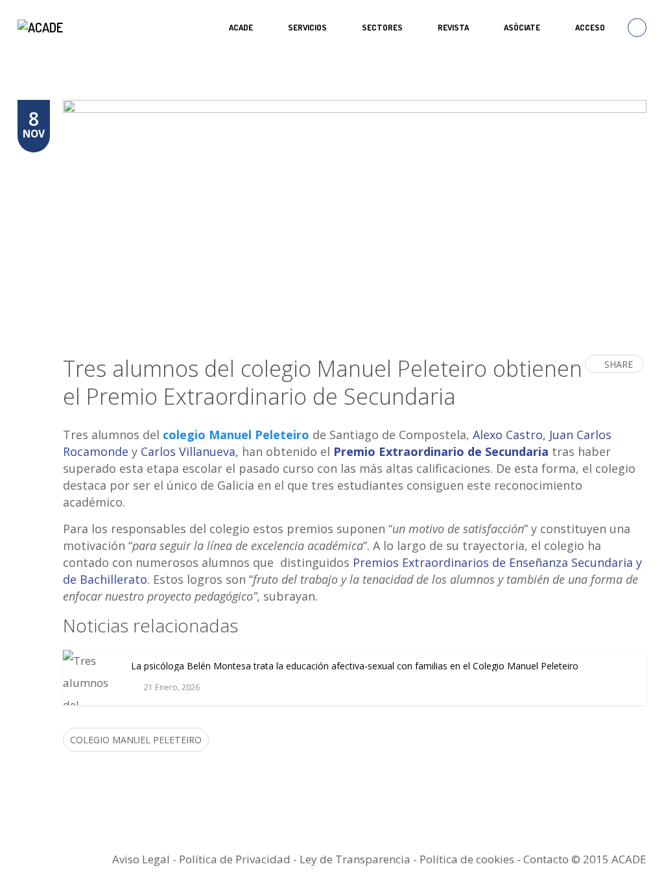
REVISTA (453, 27)
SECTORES (382, 27)
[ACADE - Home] (42, 27)
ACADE (241, 27)
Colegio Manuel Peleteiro (136, 740)
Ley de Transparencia (356, 859)
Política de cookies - (471, 859)
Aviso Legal (141, 859)
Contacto (546, 859)
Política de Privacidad (234, 859)
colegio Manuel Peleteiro (236, 434)
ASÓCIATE (522, 27)
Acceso (590, 27)
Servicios (307, 27)
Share (618, 364)
